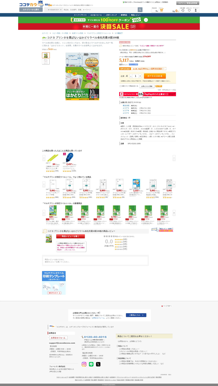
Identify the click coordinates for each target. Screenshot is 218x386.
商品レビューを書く (70, 236)
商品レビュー (136, 15)
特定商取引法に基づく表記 (84, 377)
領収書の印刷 (129, 380)
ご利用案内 (164, 2)
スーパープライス (80, 15)
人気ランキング (111, 15)
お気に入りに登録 (146, 86)
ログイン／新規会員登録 (187, 3)
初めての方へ (129, 2)
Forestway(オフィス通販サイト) (144, 2)
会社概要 (71, 377)
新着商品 (124, 15)
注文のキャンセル (110, 380)
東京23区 (126, 105)
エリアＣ (126, 113)
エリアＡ (126, 108)
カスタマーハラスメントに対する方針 (143, 377)
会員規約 (112, 377)
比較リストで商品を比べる (130, 86)
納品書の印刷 (139, 380)
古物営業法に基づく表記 (100, 377)
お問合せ (157, 2)
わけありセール (96, 15)
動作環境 (158, 377)
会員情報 (87, 380)
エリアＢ (126, 110)
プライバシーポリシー (123, 377)
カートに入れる (154, 76)
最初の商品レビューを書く (131, 46)
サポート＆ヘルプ (62, 377)
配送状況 (101, 380)
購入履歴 (94, 380)
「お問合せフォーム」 (98, 318)
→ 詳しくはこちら (69, 250)
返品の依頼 (120, 380)
